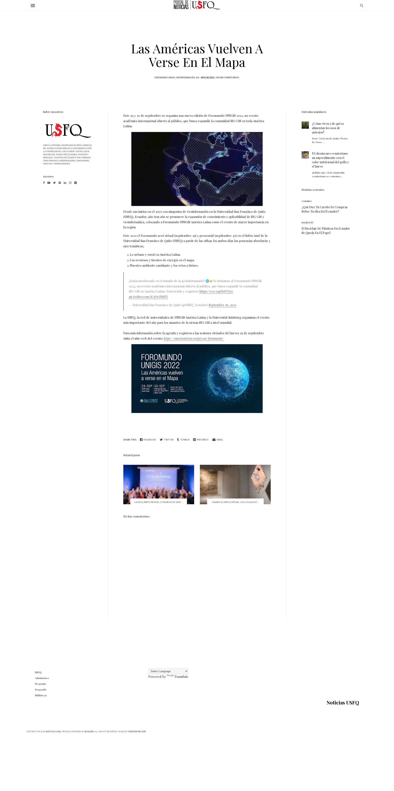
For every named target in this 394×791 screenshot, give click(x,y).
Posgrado (40, 689)
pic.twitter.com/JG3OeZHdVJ (148, 297)
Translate (181, 676)
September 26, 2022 (222, 305)
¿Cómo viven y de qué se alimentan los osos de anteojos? (328, 128)
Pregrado (40, 683)
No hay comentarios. (228, 77)
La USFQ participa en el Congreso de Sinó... (158, 502)
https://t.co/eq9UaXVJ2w (216, 291)
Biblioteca (41, 695)
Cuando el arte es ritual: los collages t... (235, 502)
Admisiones (42, 678)
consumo (307, 200)
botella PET (308, 222)
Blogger (89, 731)
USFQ (38, 672)
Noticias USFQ (342, 702)
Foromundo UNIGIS (165, 77)
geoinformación (185, 77)
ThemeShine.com (137, 731)
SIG (197, 77)
